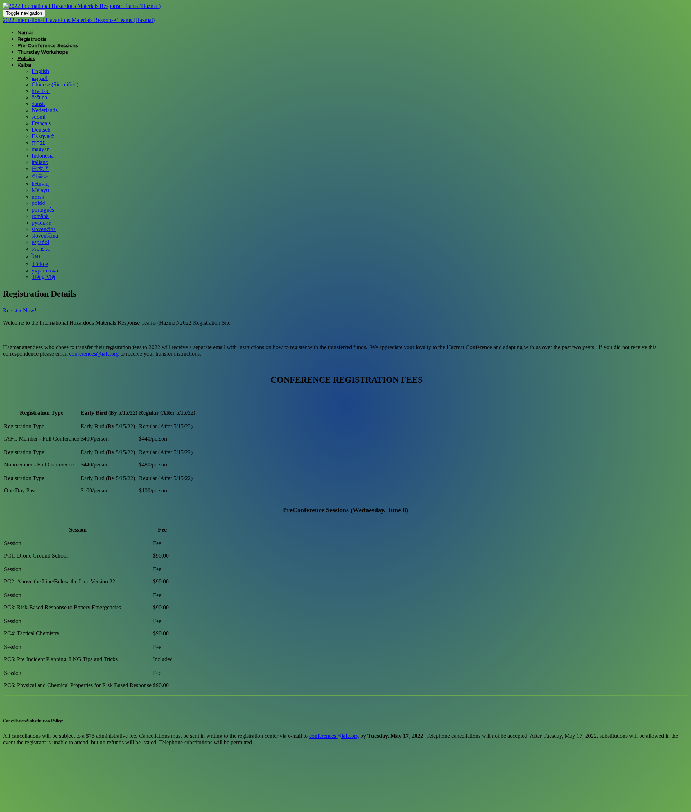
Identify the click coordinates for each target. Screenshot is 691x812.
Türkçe (40, 264)
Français (41, 123)
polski (38, 203)
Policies (26, 58)
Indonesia (43, 156)
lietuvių (40, 184)
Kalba (24, 65)
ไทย (37, 256)
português (43, 210)
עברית (39, 143)
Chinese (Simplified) (55, 84)
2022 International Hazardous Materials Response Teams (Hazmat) (79, 20)
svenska (41, 248)
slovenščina (45, 236)
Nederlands (45, 110)
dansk (38, 104)
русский (42, 223)
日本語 (40, 169)
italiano (40, 162)
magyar (40, 149)
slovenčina (44, 229)
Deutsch (41, 130)
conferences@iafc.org (94, 354)
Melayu (40, 190)
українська (45, 270)
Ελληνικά (43, 136)
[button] (19, 310)
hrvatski (41, 91)
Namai (25, 32)
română (40, 216)
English (40, 71)
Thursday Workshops (42, 52)
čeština (39, 97)
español (40, 242)
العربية (40, 78)
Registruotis (31, 39)
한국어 (40, 176)
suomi (38, 117)
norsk (38, 197)
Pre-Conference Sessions (47, 45)
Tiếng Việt (43, 277)
